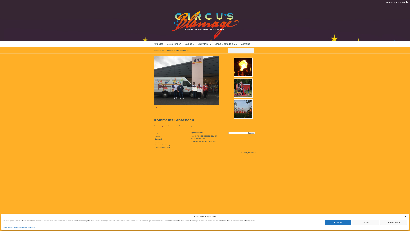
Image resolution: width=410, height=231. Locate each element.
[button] (406, 217)
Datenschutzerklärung (20, 227)
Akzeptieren (338, 222)
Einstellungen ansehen (393, 222)
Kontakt (157, 136)
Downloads (158, 139)
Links (156, 133)
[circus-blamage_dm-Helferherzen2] (186, 104)
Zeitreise (245, 44)
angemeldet (165, 126)
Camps (189, 44)
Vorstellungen (174, 44)
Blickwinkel (204, 44)
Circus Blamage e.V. (226, 44)
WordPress (252, 153)
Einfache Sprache (395, 2)
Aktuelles (158, 44)
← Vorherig (157, 108)
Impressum (31, 227)
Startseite (157, 50)
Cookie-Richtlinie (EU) (162, 148)
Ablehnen (365, 222)
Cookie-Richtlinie (8, 227)
